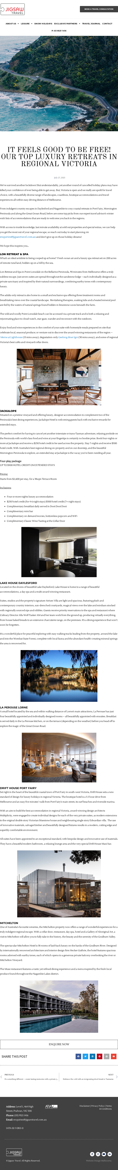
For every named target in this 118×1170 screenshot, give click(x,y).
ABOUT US (11, 23)
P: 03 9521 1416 (59, 31)
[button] (78, 1056)
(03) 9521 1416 (21, 1115)
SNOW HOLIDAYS (43, 23)
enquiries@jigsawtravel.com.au (18, 236)
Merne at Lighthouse (11, 337)
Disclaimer (85, 1106)
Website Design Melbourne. (99, 1161)
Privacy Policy (97, 1106)
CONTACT (107, 23)
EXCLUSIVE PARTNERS (65, 23)
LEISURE (25, 23)
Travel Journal (91, 23)
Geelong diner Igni (68, 337)
